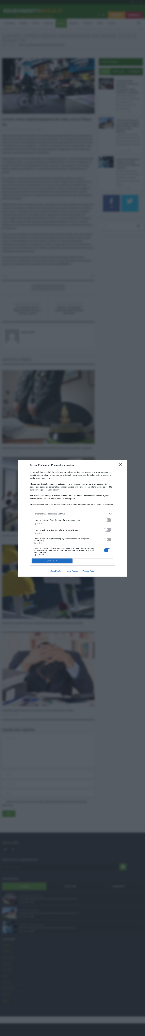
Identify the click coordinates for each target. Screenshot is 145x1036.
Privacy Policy (88, 571)
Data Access (72, 571)
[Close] (121, 465)
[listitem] (72, 513)
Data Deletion (56, 571)
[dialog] (72, 518)
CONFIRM (52, 561)
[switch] (107, 520)
